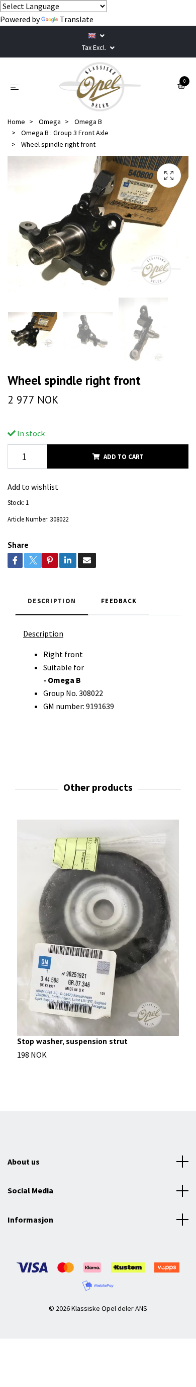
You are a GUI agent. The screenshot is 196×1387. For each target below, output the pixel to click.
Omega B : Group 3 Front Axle (65, 132)
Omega (50, 121)
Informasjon (30, 1220)
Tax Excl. (95, 47)
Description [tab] (52, 601)
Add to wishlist (33, 487)
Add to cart (124, 456)
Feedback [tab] (119, 601)
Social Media (30, 1190)
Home (16, 121)
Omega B (88, 121)
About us (24, 1162)
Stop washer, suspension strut (72, 1041)
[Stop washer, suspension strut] (98, 928)
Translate (76, 19)
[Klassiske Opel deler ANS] (100, 87)
